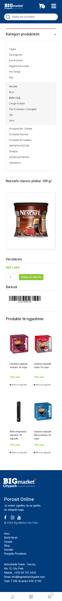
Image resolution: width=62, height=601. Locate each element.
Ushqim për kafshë (19, 157)
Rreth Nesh (10, 538)
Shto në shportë (19, 384)
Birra (11, 92)
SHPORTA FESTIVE (19, 146)
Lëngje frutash (17, 103)
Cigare (12, 49)
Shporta (45, 5)
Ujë (11, 115)
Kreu (7, 534)
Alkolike (13, 86)
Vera (11, 120)
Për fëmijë (14, 72)
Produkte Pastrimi (18, 134)
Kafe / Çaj (14, 98)
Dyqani (8, 542)
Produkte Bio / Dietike (20, 129)
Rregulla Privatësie (15, 554)
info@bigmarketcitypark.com (28, 577)
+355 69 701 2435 (25, 573)
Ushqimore (15, 163)
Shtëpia (13, 151)
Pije (11, 77)
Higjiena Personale (19, 66)
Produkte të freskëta (20, 140)
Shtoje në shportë (31, 277)
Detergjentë (15, 55)
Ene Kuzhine (15, 60)
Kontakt (8, 550)
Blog (7, 546)
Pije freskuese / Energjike (23, 109)
